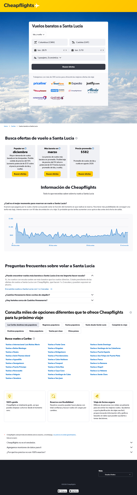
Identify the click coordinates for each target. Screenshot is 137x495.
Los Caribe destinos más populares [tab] (22, 325)
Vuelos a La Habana (98, 371)
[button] (48, 50)
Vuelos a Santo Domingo (100, 344)
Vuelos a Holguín (13, 374)
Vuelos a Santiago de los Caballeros (105, 348)
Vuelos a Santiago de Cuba (59, 374)
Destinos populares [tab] (15, 331)
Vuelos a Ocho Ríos (56, 367)
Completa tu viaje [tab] (119, 325)
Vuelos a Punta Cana (56, 344)
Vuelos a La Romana (98, 363)
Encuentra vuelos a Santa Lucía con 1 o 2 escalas (27, 289)
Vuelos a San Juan (55, 378)
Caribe (13, 126)
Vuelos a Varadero (13, 378)
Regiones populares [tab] (51, 325)
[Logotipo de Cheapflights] (19, 6)
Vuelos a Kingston (55, 348)
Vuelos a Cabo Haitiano (58, 359)
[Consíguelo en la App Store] (73, 491)
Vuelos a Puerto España (100, 352)
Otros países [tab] (73, 331)
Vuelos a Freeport (55, 363)
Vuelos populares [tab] (72, 325)
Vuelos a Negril (96, 367)
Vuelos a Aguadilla (14, 359)
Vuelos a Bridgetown (57, 352)
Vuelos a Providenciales (58, 356)
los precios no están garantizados (64, 435)
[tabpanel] (68, 229)
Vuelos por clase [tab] (56, 331)
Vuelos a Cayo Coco (56, 371)
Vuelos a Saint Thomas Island (18, 356)
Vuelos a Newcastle (14, 371)
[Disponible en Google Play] (62, 491)
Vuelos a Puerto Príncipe (16, 367)
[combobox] (39, 34)
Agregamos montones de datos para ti (24, 447)
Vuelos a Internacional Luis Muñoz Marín (23, 344)
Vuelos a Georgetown (15, 363)
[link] (20, 174)
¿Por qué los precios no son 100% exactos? (26, 452)
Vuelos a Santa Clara (99, 374)
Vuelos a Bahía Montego (16, 348)
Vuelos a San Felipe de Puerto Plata (105, 356)
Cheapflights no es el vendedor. (21, 442)
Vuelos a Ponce (96, 359)
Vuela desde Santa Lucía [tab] (95, 325)
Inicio (6, 126)
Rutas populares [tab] (36, 331)
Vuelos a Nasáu (12, 352)
